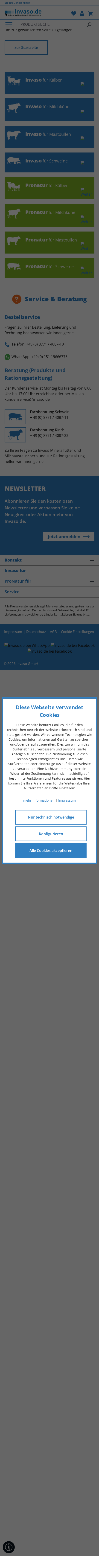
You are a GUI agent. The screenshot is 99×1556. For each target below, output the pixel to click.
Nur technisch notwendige (51, 816)
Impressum (67, 800)
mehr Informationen (39, 800)
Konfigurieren (51, 833)
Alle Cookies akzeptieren (50, 850)
